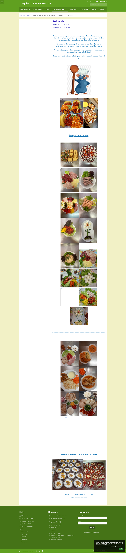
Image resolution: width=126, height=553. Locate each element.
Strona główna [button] (25, 9)
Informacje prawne (26, 523)
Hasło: (79, 521)
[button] (93, 1)
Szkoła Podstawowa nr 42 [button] (41, 9)
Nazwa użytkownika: (83, 516)
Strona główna (25, 15)
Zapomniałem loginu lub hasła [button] (92, 532)
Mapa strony (24, 531)
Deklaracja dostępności (27, 521)
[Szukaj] (106, 5)
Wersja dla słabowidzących (27, 551)
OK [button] (121, 549)
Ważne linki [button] (84, 9)
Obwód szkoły (25, 534)
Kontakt (23, 536)
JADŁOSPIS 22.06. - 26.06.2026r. (61, 27)
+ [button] (88, 1)
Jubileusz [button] (73, 9)
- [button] (91, 1)
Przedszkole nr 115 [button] (59, 9)
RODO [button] (102, 9)
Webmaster (24, 516)
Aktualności (24, 539)
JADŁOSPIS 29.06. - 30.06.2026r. (61, 24)
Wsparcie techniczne (27, 518)
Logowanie (103, 2)
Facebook (24, 542)
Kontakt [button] (94, 9)
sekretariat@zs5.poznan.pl (58, 518)
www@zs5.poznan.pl (56, 539)
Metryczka (24, 529)
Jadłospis (70, 15)
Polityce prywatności (116, 546)
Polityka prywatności (27, 526)
